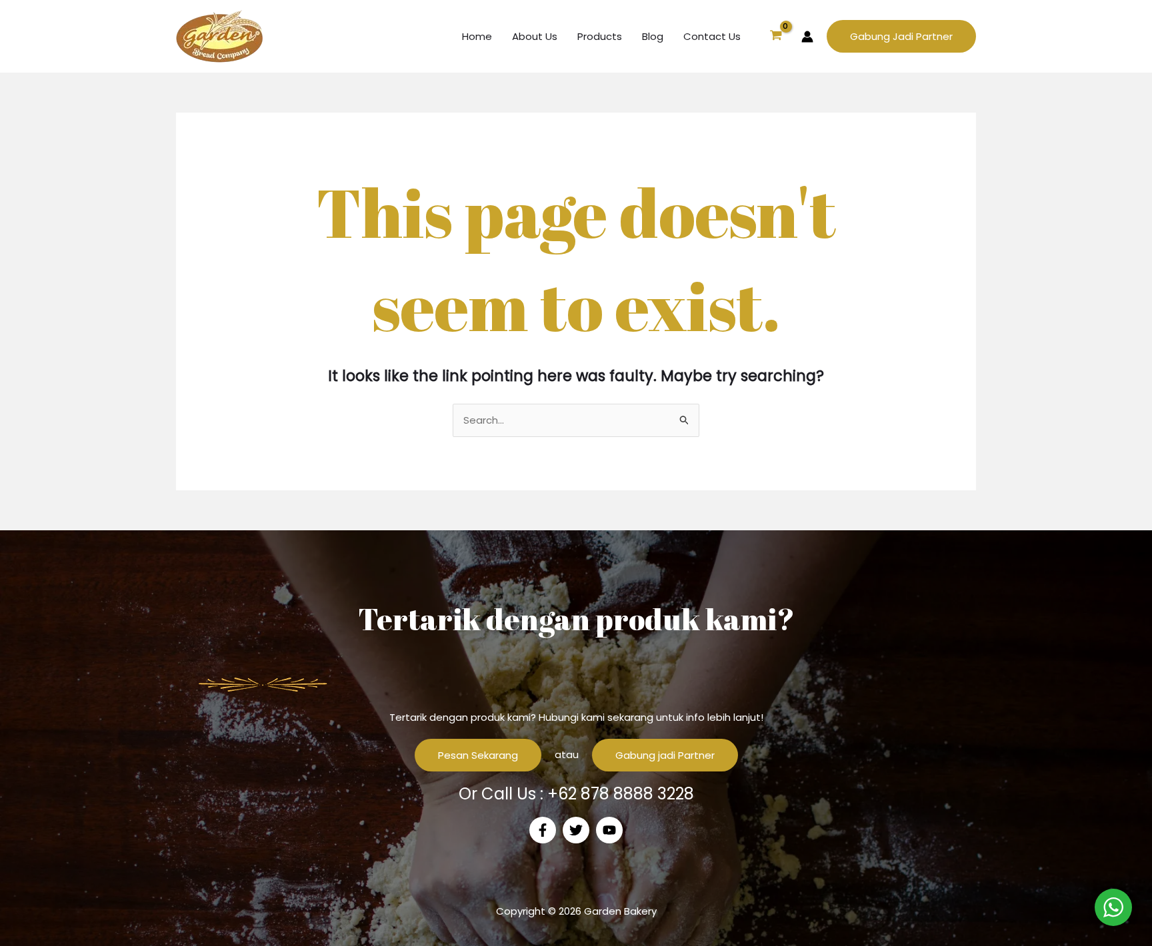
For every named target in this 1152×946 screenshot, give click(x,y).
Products (599, 36)
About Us (534, 36)
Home (477, 36)
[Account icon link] (807, 37)
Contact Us (712, 36)
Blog (652, 36)
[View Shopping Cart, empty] (776, 36)
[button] (901, 36)
